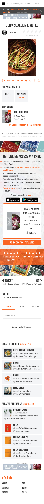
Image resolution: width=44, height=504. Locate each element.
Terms (24, 487)
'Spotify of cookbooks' (33, 256)
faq (23, 483)
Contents (37, 125)
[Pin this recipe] (35, 80)
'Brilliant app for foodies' (11, 258)
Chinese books (16, 9)
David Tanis (13, 32)
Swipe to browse (10, 188)
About (14, 125)
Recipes (24, 125)
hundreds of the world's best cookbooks (21, 168)
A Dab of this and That (13, 297)
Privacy (5, 492)
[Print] (26, 80)
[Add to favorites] (30, 80)
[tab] (8, 307)
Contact (5, 487)
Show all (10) (25, 344)
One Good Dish (20, 112)
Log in (30, 195)
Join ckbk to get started (22, 242)
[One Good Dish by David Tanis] (13, 213)
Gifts (24, 492)
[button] (7, 3)
